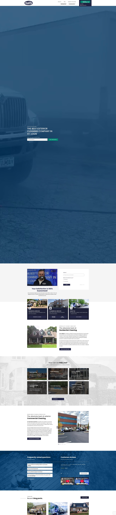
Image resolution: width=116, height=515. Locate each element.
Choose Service (31, 139)
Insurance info (84, 5)
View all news (84, 497)
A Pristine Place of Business (34, 438)
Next (67, 284)
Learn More (37, 374)
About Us (59, 1)
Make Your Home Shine (65, 349)
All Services (55, 399)
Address (65, 272)
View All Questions (30, 479)
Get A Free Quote (53, 139)
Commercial (72, 4)
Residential (63, 4)
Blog (64, 1)
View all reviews (84, 473)
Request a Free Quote (72, 1)
